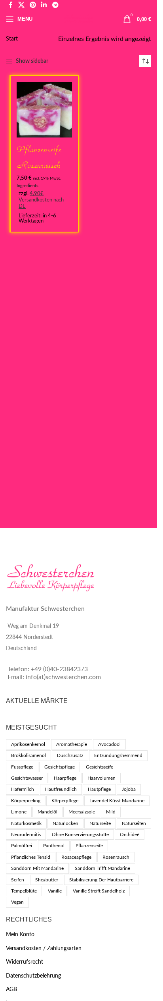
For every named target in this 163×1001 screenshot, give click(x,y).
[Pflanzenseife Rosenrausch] (44, 109)
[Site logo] (78, 19)
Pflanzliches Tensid (30, 857)
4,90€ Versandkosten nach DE (41, 200)
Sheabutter (46, 879)
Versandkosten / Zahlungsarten (44, 948)
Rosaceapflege (76, 857)
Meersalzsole (81, 811)
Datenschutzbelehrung (33, 976)
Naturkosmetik (26, 823)
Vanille (55, 891)
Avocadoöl (109, 744)
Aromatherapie (71, 744)
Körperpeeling (25, 800)
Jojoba (129, 789)
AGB (11, 989)
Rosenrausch (115, 857)
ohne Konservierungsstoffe (80, 834)
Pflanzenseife (89, 845)
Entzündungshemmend (118, 755)
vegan (17, 902)
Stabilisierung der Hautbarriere (101, 879)
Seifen (17, 879)
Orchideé (129, 834)
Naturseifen (134, 823)
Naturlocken (65, 823)
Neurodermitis (26, 834)
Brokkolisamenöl (28, 755)
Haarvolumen (101, 778)
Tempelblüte (24, 891)
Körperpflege (64, 800)
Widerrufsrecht (24, 962)
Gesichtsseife (99, 767)
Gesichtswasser (27, 778)
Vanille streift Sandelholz (99, 891)
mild (111, 811)
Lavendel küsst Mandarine (116, 800)
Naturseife (100, 823)
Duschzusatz (70, 755)
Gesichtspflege (59, 767)
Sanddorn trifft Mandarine (102, 868)
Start (12, 39)
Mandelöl (47, 811)
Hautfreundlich (61, 789)
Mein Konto (20, 934)
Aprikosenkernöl (28, 744)
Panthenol (53, 845)
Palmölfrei (21, 845)
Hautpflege (99, 789)
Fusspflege (22, 767)
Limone (19, 811)
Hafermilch (22, 789)
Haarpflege (65, 778)
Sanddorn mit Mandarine (37, 868)
